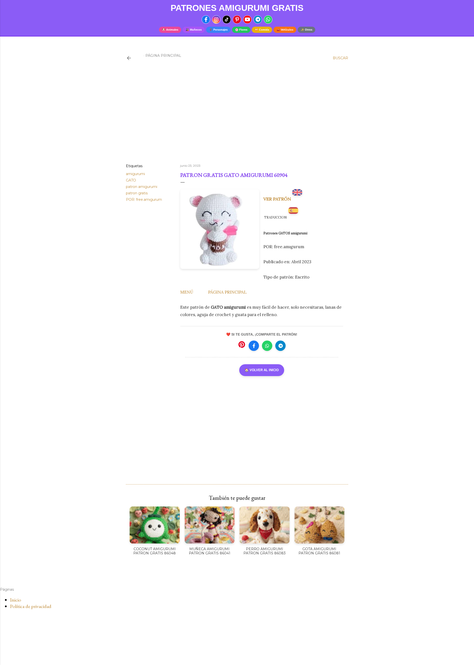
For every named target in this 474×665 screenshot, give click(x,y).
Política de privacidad (30, 606)
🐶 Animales (170, 29)
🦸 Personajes (218, 29)
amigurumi (135, 174)
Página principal (163, 55)
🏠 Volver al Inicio (262, 370)
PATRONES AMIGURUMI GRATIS (237, 8)
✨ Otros (306, 29)
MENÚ (186, 292)
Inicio (15, 600)
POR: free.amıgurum (144, 199)
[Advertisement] (237, 116)
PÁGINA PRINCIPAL (227, 292)
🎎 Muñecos (194, 29)
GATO (131, 180)
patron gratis (137, 193)
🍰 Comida (262, 29)
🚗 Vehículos (284, 29)
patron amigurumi (141, 186)
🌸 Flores (241, 29)
